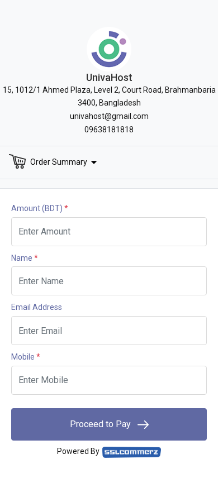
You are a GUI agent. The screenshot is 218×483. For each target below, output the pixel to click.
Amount (39, 208)
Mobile (25, 356)
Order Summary (59, 161)
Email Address (36, 307)
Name (24, 258)
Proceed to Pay (101, 424)
